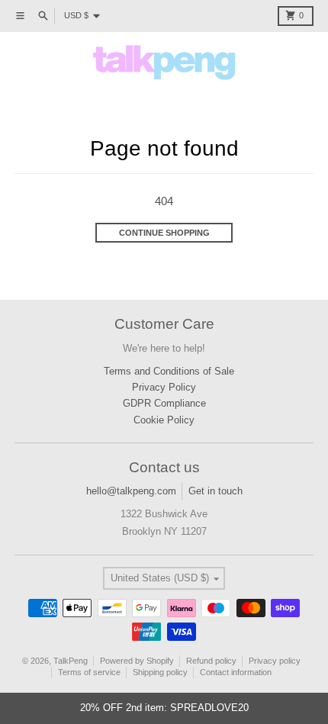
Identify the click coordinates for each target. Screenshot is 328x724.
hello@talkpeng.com (131, 491)
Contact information (236, 672)
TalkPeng (70, 660)
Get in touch (215, 491)
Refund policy (211, 660)
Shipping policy (160, 672)
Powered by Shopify (137, 660)
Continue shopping (164, 232)
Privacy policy (275, 660)
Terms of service (89, 672)
